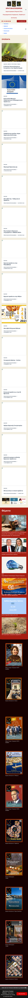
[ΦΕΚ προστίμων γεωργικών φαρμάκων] (14, 625)
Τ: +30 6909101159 (21, 21)
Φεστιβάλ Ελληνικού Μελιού (12, 328)
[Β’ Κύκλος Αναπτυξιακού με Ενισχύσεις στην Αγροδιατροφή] (14, 52)
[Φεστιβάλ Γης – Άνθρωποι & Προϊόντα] (14, 184)
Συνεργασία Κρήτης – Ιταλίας (12, 360)
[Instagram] (8, 21)
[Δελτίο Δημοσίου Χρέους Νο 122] (14, 606)
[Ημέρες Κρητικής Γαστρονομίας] (14, 411)
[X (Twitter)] (6, 21)
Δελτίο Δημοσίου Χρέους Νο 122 (10, 615)
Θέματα (9, 64)
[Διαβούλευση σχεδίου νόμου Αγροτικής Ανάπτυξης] (14, 119)
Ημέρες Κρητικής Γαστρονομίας (13, 425)
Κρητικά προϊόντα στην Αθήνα (12, 296)
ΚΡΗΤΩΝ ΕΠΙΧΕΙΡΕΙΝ (14, 8)
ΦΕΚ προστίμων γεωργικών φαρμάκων (11, 634)
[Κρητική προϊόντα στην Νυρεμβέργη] (14, 249)
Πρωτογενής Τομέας (15, 64)
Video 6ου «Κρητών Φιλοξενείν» (10, 595)
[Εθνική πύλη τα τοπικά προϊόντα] (14, 476)
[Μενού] (25, 29)
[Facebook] (4, 21)
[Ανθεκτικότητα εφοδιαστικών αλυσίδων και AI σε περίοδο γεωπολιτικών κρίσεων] (14, 545)
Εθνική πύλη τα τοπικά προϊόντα (13, 490)
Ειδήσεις (5, 64)
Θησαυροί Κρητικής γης (10, 167)
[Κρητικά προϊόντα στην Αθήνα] (14, 282)
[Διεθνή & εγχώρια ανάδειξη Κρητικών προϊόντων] (14, 443)
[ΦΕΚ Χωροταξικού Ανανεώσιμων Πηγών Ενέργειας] (14, 565)
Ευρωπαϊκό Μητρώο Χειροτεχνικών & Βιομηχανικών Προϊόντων (13, 100)
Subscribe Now (22, 993)
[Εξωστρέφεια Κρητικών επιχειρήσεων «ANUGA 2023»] (14, 217)
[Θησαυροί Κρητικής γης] (14, 153)
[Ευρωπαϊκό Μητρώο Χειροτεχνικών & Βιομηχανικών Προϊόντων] (14, 84)
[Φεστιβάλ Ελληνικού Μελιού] (14, 314)
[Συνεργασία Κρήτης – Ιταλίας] (14, 346)
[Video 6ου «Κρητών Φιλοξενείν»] (14, 586)
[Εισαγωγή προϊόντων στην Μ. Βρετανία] (14, 378)
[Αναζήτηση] (25, 9)
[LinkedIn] (2, 21)
